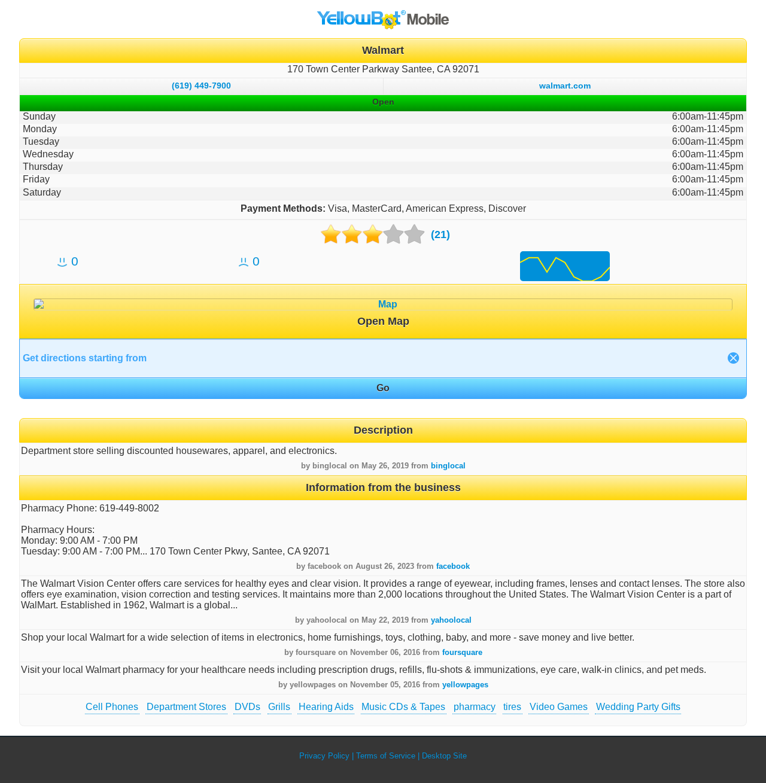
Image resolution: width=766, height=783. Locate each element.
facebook (453, 566)
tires (512, 707)
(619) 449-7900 (201, 85)
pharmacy (475, 707)
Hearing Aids (326, 707)
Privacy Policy (324, 755)
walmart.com (565, 85)
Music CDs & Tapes (403, 707)
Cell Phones (112, 707)
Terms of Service (385, 755)
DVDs (247, 707)
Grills (279, 707)
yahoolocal (451, 620)
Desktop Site (444, 755)
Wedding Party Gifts (638, 707)
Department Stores (186, 707)
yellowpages (465, 684)
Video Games (559, 707)
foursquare (462, 652)
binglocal (448, 465)
